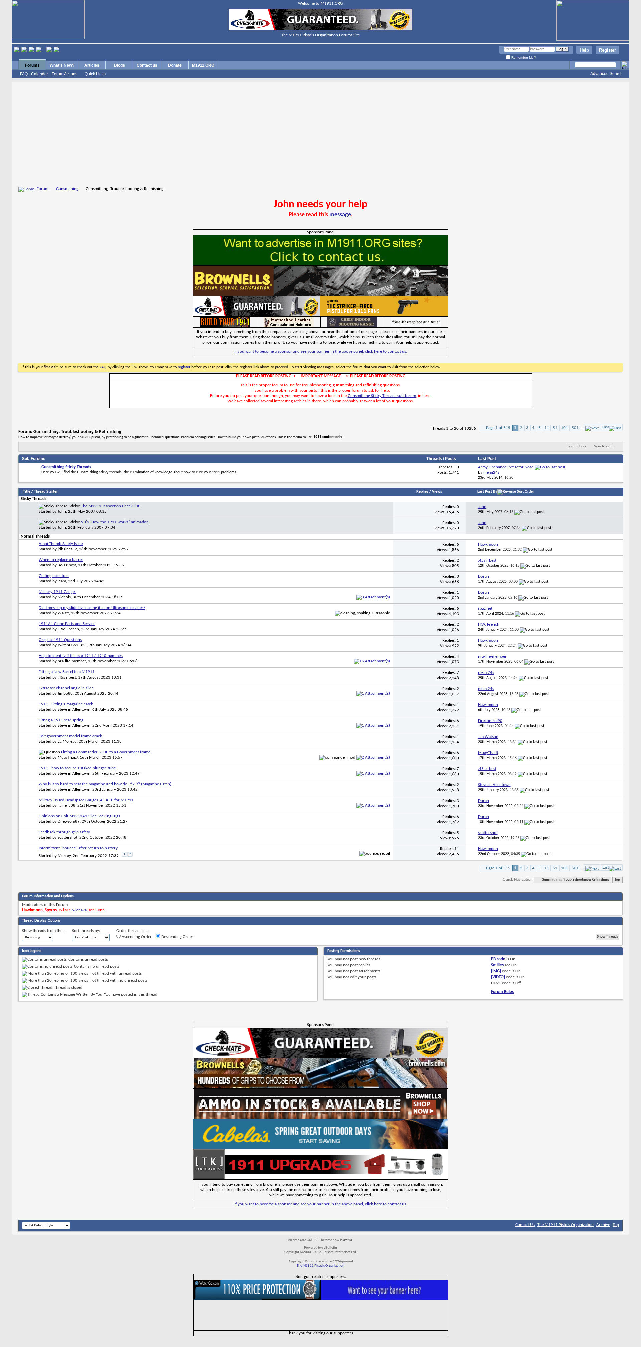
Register (607, 50)
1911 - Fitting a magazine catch (66, 704)
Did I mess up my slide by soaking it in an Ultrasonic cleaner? (92, 608)
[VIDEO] (498, 977)
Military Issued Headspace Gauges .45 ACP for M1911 (86, 800)
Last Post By (487, 492)
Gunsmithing (67, 189)
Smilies (497, 965)
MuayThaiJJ (68, 757)
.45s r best (67, 565)
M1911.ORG (203, 65)
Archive (603, 1225)
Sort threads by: (86, 931)
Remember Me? (523, 57)
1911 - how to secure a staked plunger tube (77, 768)
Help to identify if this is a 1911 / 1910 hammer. (81, 656)
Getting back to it (54, 576)
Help (584, 50)
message (340, 215)
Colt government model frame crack (70, 736)
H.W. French (68, 629)
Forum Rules (502, 992)
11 (546, 428)
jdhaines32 (67, 549)
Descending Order (176, 937)
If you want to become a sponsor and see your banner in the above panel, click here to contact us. (320, 351)
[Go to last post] (529, 512)
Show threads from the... (43, 931)
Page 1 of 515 (498, 428)
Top (617, 880)
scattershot (67, 837)
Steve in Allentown (74, 709)
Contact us (147, 65)
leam (62, 581)
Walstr (63, 613)
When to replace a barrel (61, 560)
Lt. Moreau (67, 741)
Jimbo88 (65, 693)
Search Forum (604, 446)
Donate (175, 65)
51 (555, 428)
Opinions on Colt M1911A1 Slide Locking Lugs (79, 816)
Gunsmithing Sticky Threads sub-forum (382, 396)
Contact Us (525, 1225)
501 (575, 428)
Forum (42, 189)
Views (437, 492)
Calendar (39, 74)
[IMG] (496, 971)
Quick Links (95, 74)
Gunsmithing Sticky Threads (66, 467)
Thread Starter (46, 492)
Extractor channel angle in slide (66, 688)
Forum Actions (64, 74)
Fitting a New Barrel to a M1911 (67, 672)
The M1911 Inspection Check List (110, 506)
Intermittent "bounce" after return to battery (78, 848)
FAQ (24, 74)
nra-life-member (72, 661)
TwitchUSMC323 (72, 645)
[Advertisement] (320, 135)
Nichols (64, 597)
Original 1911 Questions (60, 640)
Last (605, 427)
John (62, 511)
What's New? (62, 65)
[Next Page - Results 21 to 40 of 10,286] (592, 427)
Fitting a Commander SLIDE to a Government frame (105, 752)
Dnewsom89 (69, 821)
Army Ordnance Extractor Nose (505, 467)
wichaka (79, 910)
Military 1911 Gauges (57, 592)
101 (564, 428)
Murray (64, 856)
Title (26, 492)
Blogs (119, 65)
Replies (422, 492)
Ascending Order (136, 937)
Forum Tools (577, 446)
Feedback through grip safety (64, 832)
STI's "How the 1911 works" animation (115, 522)
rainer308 (66, 805)
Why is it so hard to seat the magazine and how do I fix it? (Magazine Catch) (105, 784)
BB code (498, 959)
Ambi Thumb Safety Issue (61, 544)
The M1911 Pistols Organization (565, 1225)
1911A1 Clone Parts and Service (67, 624)
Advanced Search (606, 73)
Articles (91, 65)
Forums (32, 65)
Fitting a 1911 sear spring (61, 720)
